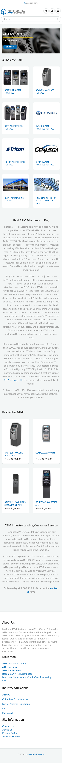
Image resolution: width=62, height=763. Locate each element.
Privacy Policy (9, 733)
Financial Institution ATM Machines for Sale (46, 201)
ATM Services (9, 666)
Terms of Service (11, 736)
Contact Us (8, 726)
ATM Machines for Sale (14, 663)
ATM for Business (11, 670)
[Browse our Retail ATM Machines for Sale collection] (15, 181)
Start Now (10, 47)
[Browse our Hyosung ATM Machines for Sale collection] (46, 112)
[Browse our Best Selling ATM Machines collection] (15, 75)
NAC (4, 708)
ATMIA (6, 694)
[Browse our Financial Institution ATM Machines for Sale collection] (46, 181)
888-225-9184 (32, 3)
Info (4, 680)
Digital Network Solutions (16, 703)
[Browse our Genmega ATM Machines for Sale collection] (46, 143)
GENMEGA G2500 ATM (45, 453)
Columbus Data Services (15, 699)
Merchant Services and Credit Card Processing (26, 677)
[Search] (58, 19)
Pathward (7, 713)
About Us (7, 729)
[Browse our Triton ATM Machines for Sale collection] (15, 148)
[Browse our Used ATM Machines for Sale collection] (15, 110)
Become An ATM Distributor (17, 673)
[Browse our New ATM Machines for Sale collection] (46, 76)
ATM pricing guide (13, 380)
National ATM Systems (35, 754)
